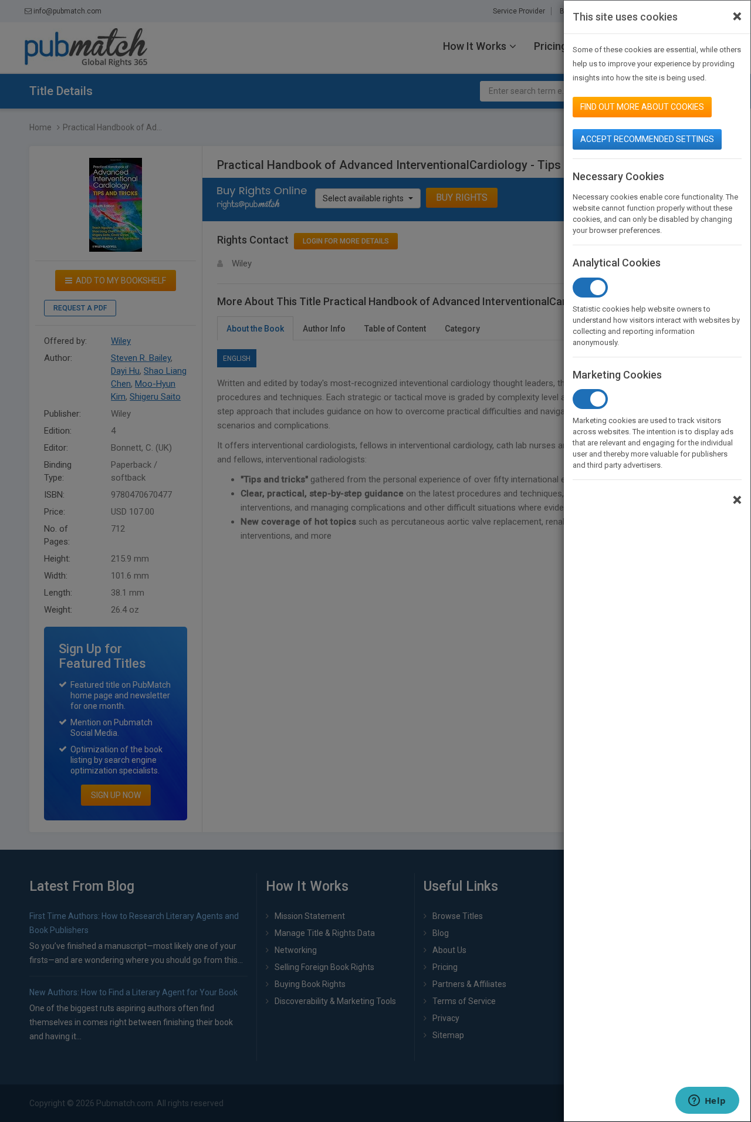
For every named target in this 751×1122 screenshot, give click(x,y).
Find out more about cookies (642, 106)
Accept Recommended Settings (647, 139)
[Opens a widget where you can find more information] (707, 1101)
